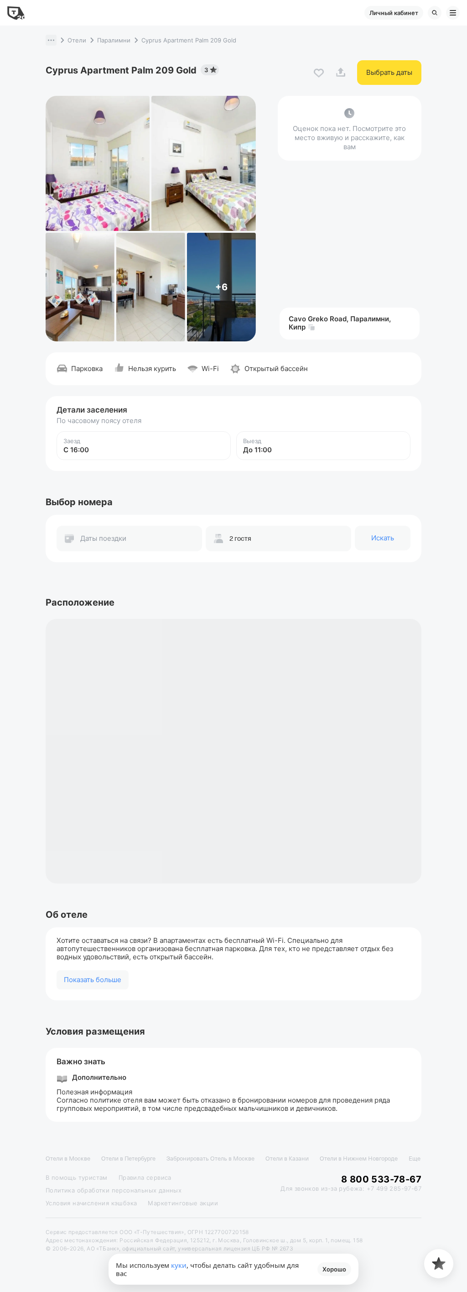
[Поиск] (434, 13)
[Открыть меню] (453, 13)
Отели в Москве (68, 1158)
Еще (414, 1158)
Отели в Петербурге (128, 1158)
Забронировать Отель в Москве (210, 1158)
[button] (51, 40)
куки (179, 1265)
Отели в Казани (287, 1158)
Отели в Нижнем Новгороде (359, 1158)
